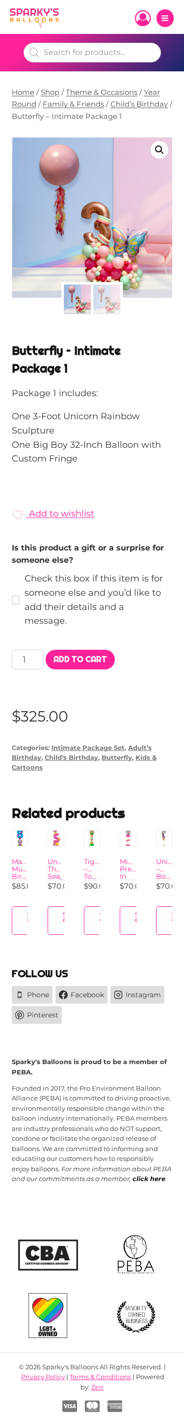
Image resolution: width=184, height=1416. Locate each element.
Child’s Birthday (71, 757)
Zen (97, 1387)
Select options (34, 918)
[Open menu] (165, 18)
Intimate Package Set (88, 747)
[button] (159, 150)
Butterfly (117, 757)
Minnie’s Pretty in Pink (134, 872)
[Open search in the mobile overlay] (92, 52)
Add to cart (80, 659)
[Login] (143, 18)
